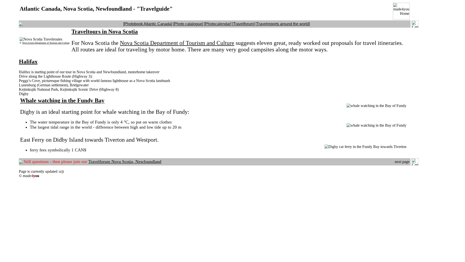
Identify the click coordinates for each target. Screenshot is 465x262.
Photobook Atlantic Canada (147, 24)
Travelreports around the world (282, 24)
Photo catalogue (188, 24)
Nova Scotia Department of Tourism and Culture (46, 42)
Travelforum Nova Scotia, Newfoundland (124, 161)
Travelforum (243, 24)
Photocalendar (217, 24)
